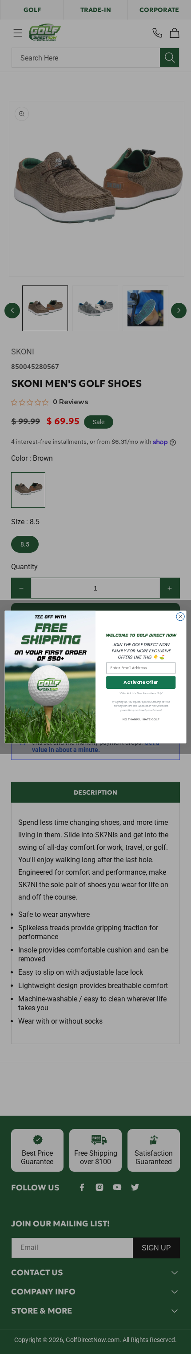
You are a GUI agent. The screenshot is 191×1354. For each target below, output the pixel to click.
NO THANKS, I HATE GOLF (141, 719)
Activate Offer (140, 682)
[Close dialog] (180, 617)
